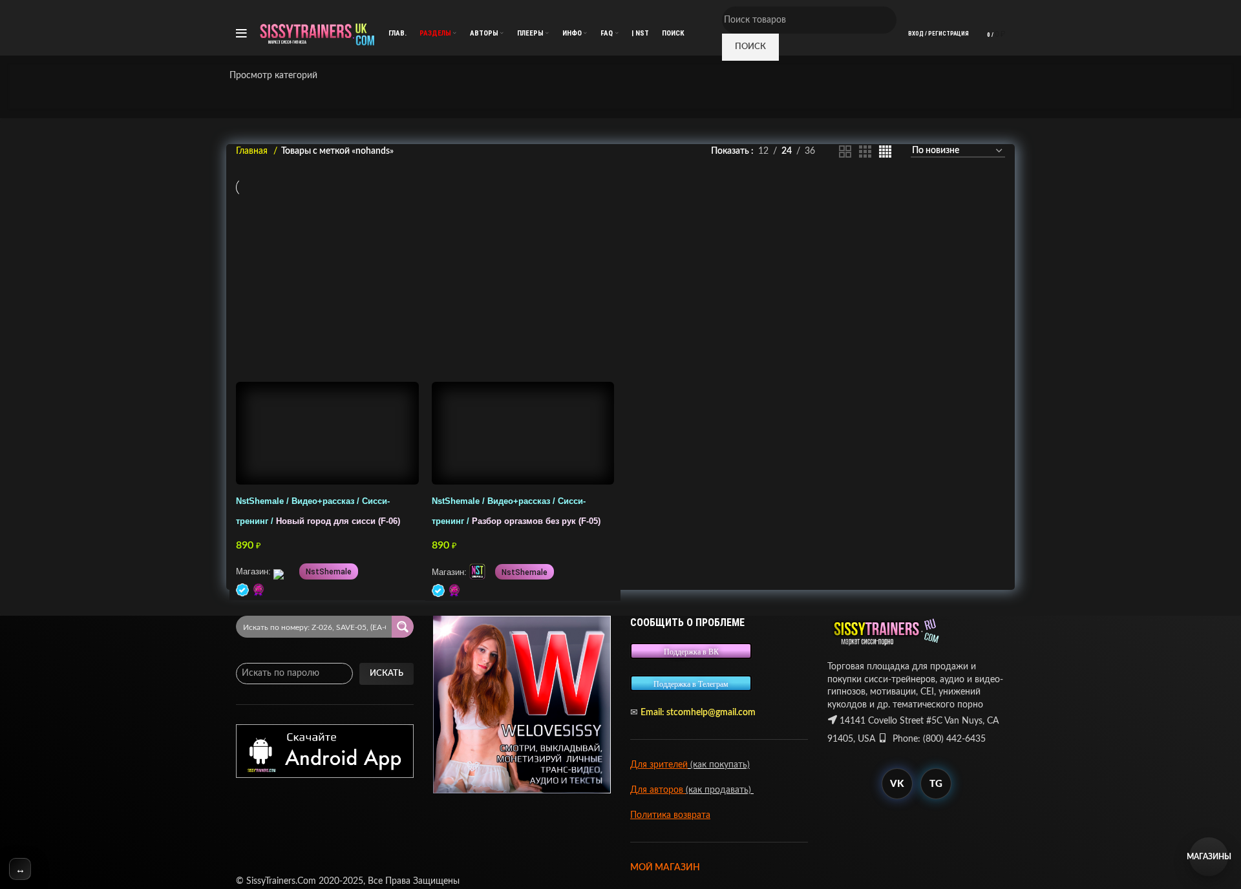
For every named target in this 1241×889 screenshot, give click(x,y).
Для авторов (658, 790)
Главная (253, 151)
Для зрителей (659, 764)
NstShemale (329, 571)
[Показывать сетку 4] (885, 151)
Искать (386, 673)
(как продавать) (720, 790)
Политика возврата (670, 815)
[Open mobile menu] (241, 34)
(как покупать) (719, 764)
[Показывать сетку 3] (865, 151)
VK (897, 784)
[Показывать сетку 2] (845, 151)
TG (935, 784)
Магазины (1208, 857)
